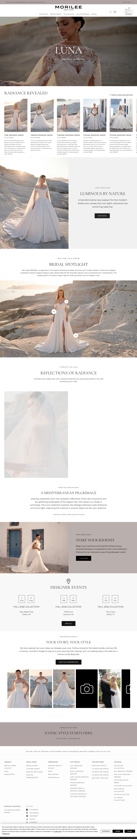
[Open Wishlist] (115, 13)
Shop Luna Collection (122, 95)
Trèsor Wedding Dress (42, 135)
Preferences (106, 831)
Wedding (43, 14)
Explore (36, 473)
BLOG (50, 771)
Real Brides (53, 774)
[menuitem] (44, 14)
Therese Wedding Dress (68, 135)
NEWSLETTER (9, 774)
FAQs (6, 771)
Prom (94, 14)
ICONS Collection (121, 794)
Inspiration (53, 762)
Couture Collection (123, 786)
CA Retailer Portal (100, 769)
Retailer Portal (99, 765)
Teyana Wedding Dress (120, 135)
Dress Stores (32, 765)
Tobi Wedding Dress (14, 135)
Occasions (69, 14)
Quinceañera (82, 14)
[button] (102, 215)
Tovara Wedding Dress (94, 135)
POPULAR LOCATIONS (12, 806)
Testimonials (53, 777)
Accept (129, 831)
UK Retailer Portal (100, 775)
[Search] (110, 12)
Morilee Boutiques (34, 772)
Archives (117, 762)
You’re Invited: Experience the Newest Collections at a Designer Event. (53, 2)
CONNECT (8, 762)
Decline (118, 831)
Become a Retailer (100, 778)
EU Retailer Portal (100, 772)
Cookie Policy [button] (58, 831)
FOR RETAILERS (98, 762)
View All (68, 623)
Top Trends (75, 762)
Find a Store (129, 12)
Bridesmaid (56, 14)
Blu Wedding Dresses (123, 771)
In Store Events (33, 769)
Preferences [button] (5, 834)
